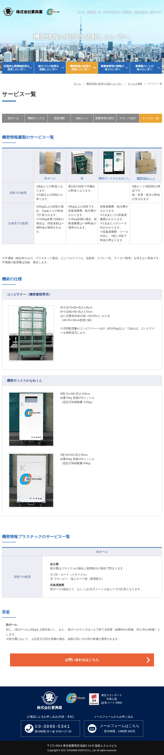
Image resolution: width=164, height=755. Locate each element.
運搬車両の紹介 (105, 118)
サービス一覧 (150, 118)
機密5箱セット (146, 178)
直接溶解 (59, 118)
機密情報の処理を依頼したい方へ (104, 83)
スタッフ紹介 (127, 118)
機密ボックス (36, 118)
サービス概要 (135, 83)
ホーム (77, 83)
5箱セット (82, 118)
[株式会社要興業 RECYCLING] (31, 12)
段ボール (13, 118)
